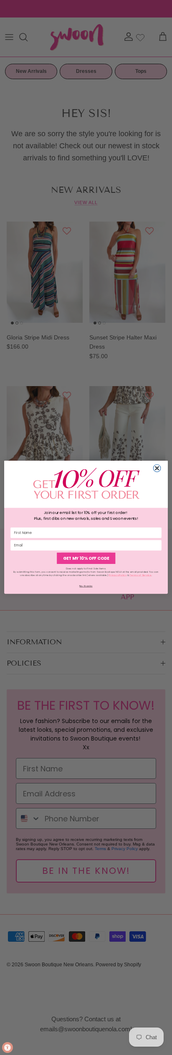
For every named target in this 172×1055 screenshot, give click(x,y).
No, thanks (85, 586)
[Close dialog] (157, 468)
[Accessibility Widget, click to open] (7, 1047)
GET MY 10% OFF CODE (86, 558)
